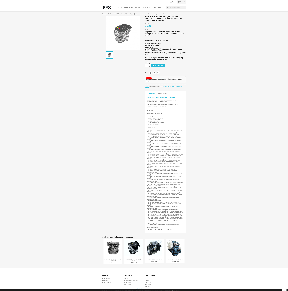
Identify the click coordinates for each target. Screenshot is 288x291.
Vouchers (147, 286)
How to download (106, 282)
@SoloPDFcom (164, 78)
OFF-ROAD (138, 7)
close (284, 290)
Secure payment (128, 282)
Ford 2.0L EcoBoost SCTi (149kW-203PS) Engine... (112, 259)
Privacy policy (127, 284)
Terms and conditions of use (131, 280)
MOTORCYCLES (128, 7)
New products (106, 278)
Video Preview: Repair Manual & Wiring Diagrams (161, 97)
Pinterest (158, 72)
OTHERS (160, 7)
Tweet (154, 72)
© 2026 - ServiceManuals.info (144, 289)
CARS (120, 7)
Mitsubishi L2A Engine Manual (154, 259)
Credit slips (148, 282)
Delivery (126, 278)
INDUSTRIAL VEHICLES (149, 7)
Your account (150, 276)
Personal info (148, 278)
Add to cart (157, 66)
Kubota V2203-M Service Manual (175, 259)
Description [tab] (151, 93)
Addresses (148, 284)
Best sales (105, 280)
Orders (147, 280)
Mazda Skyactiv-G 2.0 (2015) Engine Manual (133, 259)
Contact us (105, 2)
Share (150, 72)
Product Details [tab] (162, 93)
